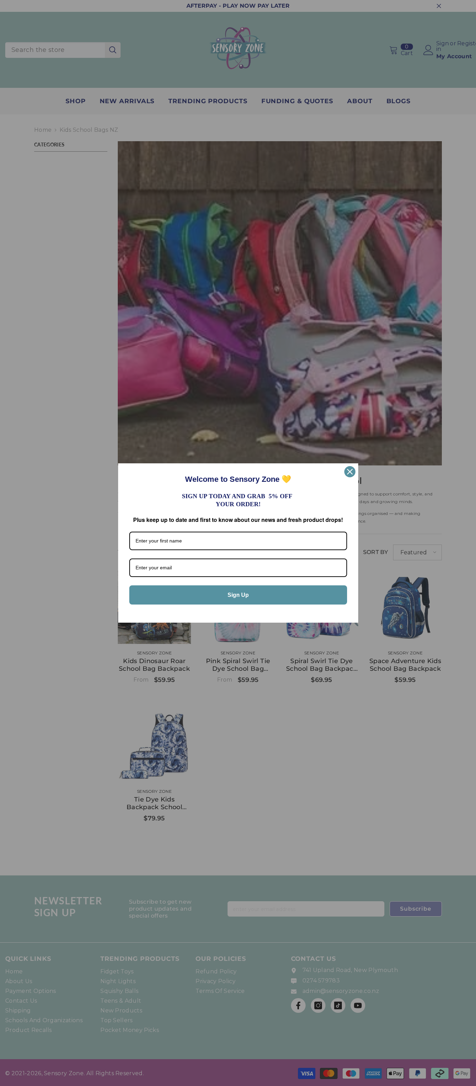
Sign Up (238, 595)
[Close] (349, 471)
